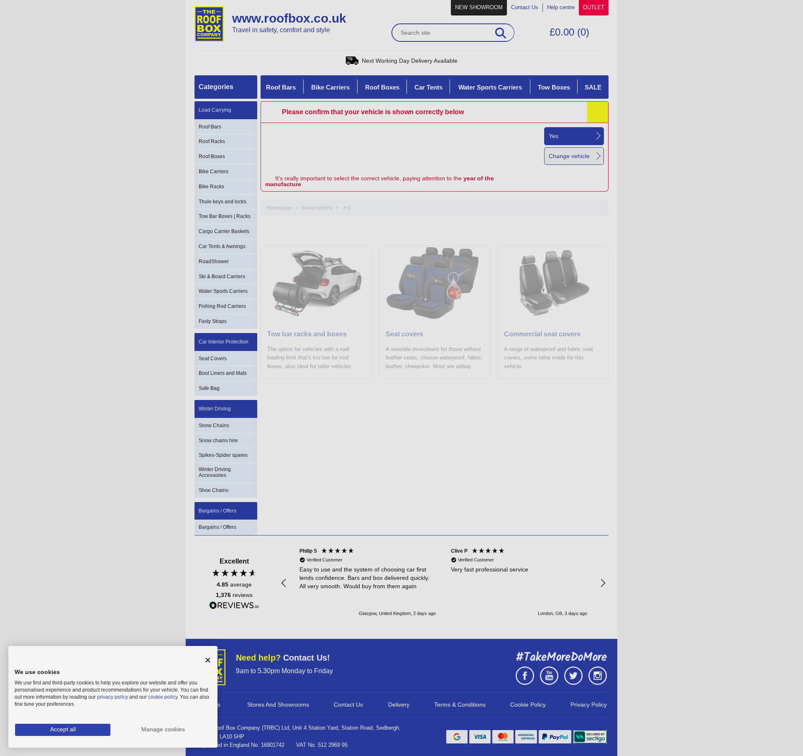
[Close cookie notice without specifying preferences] (208, 660)
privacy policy (112, 697)
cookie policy (162, 697)
